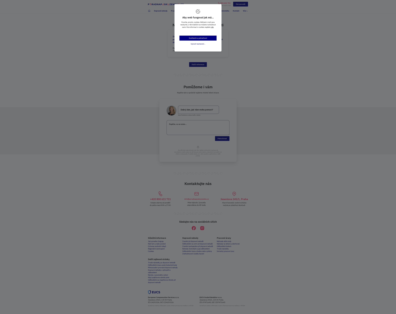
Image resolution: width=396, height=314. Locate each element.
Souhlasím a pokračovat (198, 38)
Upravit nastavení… (198, 44)
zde (212, 27)
